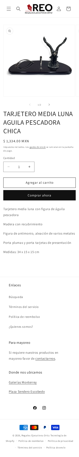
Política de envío (56, 447)
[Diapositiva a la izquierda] (30, 104)
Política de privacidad (60, 440)
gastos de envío (38, 147)
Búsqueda (16, 297)
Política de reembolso (24, 317)
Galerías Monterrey (23, 382)
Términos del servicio (24, 307)
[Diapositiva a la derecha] (49, 104)
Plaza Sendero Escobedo (27, 391)
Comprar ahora (39, 195)
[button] (9, 9)
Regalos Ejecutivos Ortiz (36, 435)
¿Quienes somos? (21, 327)
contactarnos (45, 358)
